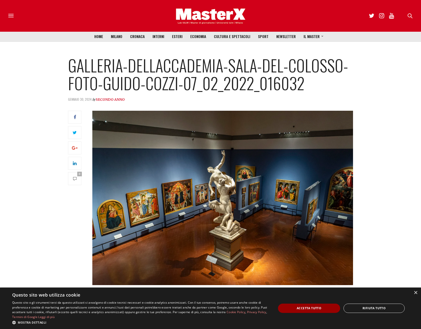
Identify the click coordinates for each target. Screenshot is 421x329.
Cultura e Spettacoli (232, 36)
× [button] (415, 293)
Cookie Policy (236, 312)
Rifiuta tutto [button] (374, 308)
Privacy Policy (256, 312)
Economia (198, 36)
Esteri (177, 36)
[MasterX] (210, 15)
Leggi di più (46, 317)
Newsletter (286, 36)
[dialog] (210, 308)
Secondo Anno (110, 99)
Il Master (312, 36)
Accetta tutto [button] (309, 308)
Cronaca (137, 36)
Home (98, 36)
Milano (116, 36)
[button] (140, 322)
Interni (158, 36)
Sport (263, 36)
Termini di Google (25, 317)
